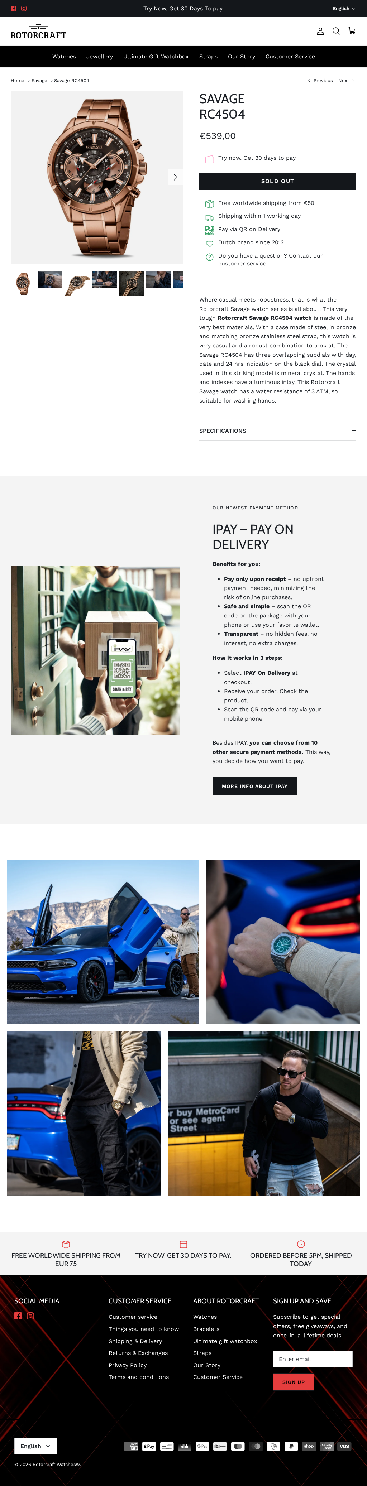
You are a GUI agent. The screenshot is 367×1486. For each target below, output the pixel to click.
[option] (97, 177)
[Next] (176, 177)
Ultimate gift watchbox (225, 1341)
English (341, 8)
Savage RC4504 (71, 80)
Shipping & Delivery (135, 1341)
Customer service (133, 1316)
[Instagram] (24, 8)
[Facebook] (13, 8)
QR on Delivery (259, 229)
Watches (64, 56)
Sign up (293, 1382)
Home (17, 80)
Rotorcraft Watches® (56, 1464)
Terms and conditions (139, 1377)
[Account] (319, 31)
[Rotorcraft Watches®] (38, 31)
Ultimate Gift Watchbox (156, 56)
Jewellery (99, 56)
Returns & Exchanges (138, 1353)
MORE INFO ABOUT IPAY (255, 786)
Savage (39, 80)
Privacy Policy (128, 1365)
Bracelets (206, 1329)
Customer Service (290, 56)
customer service (242, 263)
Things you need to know (144, 1329)
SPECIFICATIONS (222, 430)
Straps (208, 56)
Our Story (241, 56)
